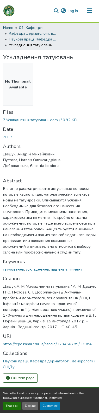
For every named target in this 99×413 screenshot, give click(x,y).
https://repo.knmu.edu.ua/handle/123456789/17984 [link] (47, 344)
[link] (49, 120)
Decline (30, 406)
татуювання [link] (13, 269)
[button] (9, 11)
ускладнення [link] (37, 269)
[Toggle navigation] (89, 10)
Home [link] (8, 27)
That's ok (12, 406)
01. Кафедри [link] (31, 27)
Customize (50, 406)
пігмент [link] (75, 269)
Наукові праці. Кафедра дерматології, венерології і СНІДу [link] (33, 39)
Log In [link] (73, 10)
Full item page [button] (22, 378)
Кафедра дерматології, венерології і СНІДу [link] (33, 33)
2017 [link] (7, 137)
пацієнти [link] (59, 269)
